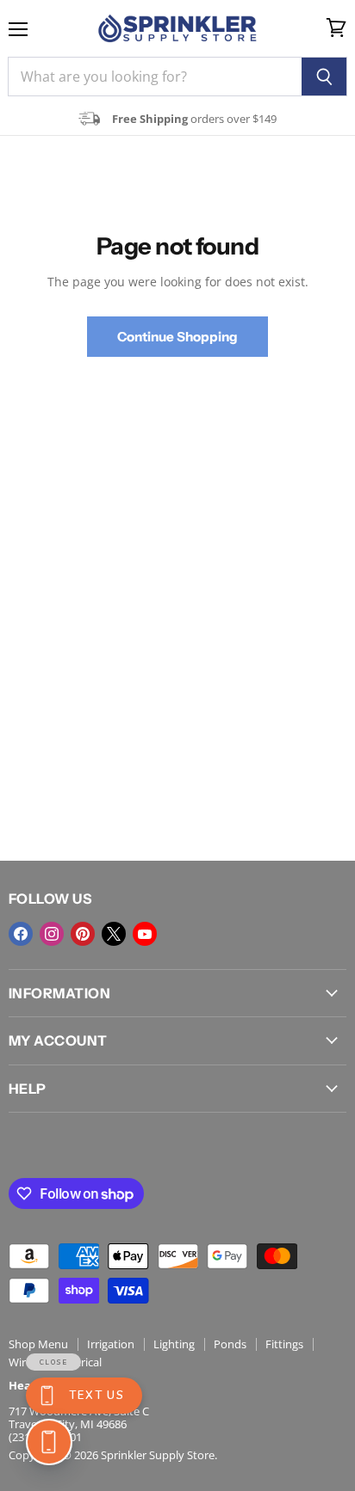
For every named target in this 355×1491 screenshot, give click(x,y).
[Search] (324, 76)
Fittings (284, 1344)
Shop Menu (38, 1344)
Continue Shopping (177, 336)
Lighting (174, 1344)
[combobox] (155, 76)
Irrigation (110, 1344)
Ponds (230, 1344)
